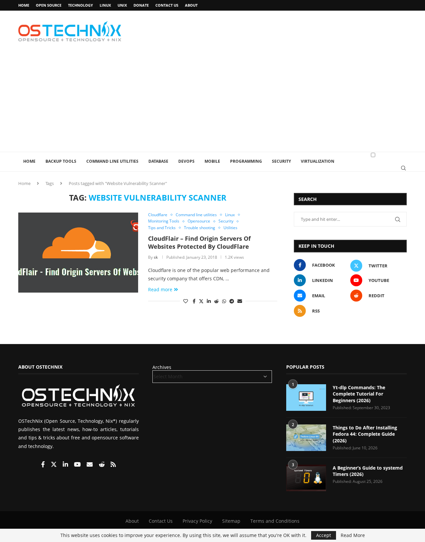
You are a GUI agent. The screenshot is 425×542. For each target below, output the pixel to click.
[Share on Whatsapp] (224, 301)
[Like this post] (185, 301)
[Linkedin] (66, 465)
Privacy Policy (197, 521)
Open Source (48, 5)
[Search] (403, 168)
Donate (141, 5)
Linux (105, 5)
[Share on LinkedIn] (209, 301)
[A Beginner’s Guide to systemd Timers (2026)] (306, 478)
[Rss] (113, 465)
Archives (161, 367)
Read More (353, 535)
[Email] (90, 465)
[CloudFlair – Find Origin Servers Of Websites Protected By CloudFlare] (78, 252)
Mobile (212, 161)
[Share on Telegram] (231, 301)
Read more (160, 289)
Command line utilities (112, 161)
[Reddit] (102, 465)
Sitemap (231, 521)
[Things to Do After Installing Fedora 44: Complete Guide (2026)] (306, 437)
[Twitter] (54, 465)
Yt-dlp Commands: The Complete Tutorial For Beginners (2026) (359, 394)
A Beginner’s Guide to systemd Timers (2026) (368, 471)
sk (156, 257)
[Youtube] (78, 465)
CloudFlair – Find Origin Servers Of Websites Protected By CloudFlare (199, 242)
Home (23, 5)
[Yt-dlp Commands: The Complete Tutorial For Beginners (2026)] (306, 397)
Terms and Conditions (274, 521)
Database (158, 161)
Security (281, 161)
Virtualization (317, 161)
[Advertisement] (212, 101)
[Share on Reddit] (216, 301)
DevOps (186, 161)
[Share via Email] (239, 301)
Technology (80, 5)
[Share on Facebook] (194, 301)
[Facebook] (43, 465)
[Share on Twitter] (201, 301)
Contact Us (166, 5)
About (191, 5)
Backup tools (60, 161)
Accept (323, 535)
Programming (246, 161)
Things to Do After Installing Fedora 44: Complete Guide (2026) (365, 434)
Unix (122, 5)
